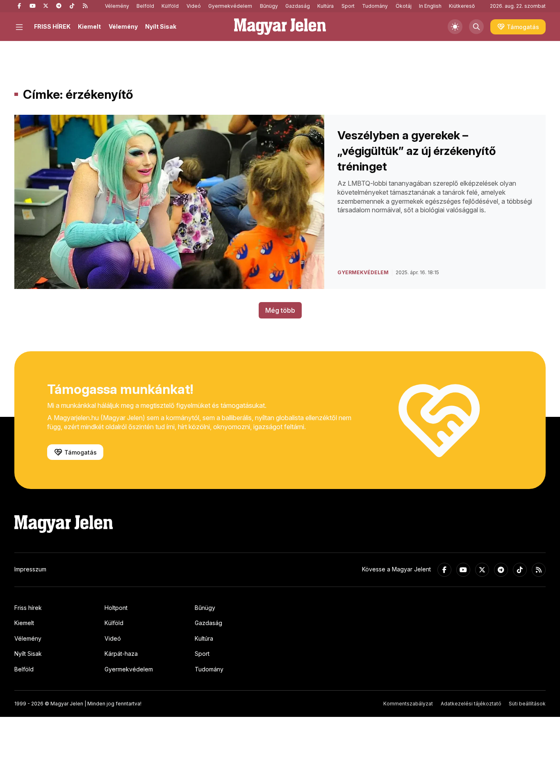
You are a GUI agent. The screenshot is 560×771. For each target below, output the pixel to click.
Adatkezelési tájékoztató (471, 703)
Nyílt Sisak (160, 26)
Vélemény (117, 6)
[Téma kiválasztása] (455, 26)
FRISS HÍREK (52, 26)
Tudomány (375, 6)
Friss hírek (28, 607)
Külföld (170, 6)
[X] (45, 6)
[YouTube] (32, 6)
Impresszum (30, 569)
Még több (280, 310)
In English (430, 6)
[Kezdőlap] (280, 26)
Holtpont (116, 607)
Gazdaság (297, 6)
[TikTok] (72, 6)
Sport (348, 6)
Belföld (145, 6)
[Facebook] (19, 6)
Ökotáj (404, 6)
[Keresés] (476, 26)
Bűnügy (269, 6)
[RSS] (85, 6)
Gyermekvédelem (230, 6)
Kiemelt (89, 26)
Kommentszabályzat (408, 703)
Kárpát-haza (121, 653)
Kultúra (325, 6)
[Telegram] (59, 6)
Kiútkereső (462, 6)
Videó (194, 6)
